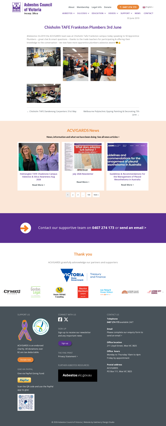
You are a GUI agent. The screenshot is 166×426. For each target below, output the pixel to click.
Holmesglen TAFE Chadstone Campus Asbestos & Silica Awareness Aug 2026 (38, 176)
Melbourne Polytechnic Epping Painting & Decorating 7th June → (111, 113)
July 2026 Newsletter (83, 173)
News (137, 13)
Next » (96, 195)
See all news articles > (108, 137)
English (148, 7)
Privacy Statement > (68, 356)
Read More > (39, 185)
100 (88, 195)
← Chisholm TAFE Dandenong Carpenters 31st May (51, 111)
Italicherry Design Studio (104, 422)
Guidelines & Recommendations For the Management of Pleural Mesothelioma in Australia (127, 176)
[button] (74, 13)
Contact (148, 13)
